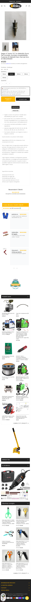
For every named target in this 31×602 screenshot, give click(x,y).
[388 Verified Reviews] (15, 289)
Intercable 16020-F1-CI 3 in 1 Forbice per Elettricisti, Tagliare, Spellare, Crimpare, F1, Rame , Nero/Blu (22, 543)
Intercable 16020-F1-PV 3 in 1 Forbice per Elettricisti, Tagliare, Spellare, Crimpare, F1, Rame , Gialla (22, 522)
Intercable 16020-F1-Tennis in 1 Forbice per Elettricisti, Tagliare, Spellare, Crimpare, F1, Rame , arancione (7, 566)
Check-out (12, 1)
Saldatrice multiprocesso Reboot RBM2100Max (8, 332)
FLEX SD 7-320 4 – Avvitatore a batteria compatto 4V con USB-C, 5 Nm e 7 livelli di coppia (22, 358)
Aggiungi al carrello (8, 99)
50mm (4, 77)
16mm (4, 74)
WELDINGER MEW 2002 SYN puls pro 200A (8, 314)
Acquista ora (23, 99)
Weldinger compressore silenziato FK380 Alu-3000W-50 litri (8, 397)
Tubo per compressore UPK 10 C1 (22, 314)
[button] (14, 269)
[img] (6, 208)
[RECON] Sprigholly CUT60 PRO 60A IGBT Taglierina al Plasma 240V (22, 378)
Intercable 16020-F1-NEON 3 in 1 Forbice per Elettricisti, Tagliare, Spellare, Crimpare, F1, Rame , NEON (8, 522)
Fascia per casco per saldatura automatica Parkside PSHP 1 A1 (21, 417)
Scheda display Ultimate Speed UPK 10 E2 (8, 357)
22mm (11, 74)
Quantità (3, 80)
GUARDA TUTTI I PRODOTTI (20, 423)
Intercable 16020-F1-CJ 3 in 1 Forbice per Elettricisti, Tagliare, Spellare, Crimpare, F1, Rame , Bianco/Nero (22, 566)
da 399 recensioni (14, 208)
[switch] (3, 600)
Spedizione (8, 63)
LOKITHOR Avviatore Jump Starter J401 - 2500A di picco (8, 417)
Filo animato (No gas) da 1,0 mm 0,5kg (8, 377)
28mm (19, 74)
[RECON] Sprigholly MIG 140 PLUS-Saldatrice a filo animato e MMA (22, 397)
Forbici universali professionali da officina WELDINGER (8, 542)
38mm (26, 74)
